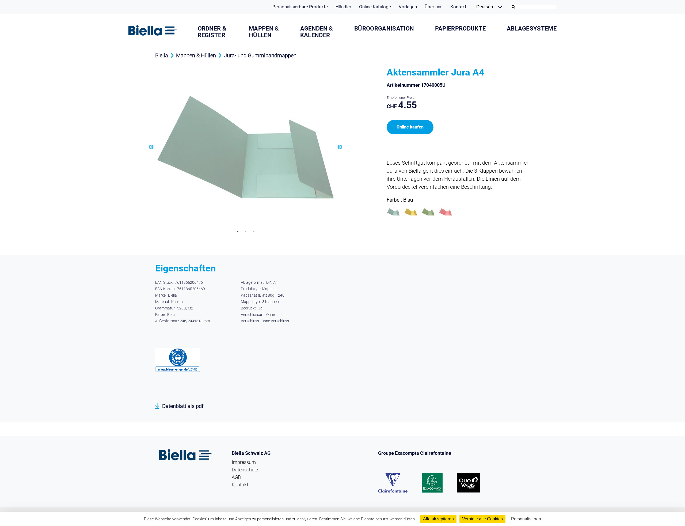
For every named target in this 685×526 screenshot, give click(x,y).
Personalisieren (526, 519)
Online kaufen (410, 127)
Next (339, 147)
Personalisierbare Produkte (300, 6)
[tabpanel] (245, 147)
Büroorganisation (384, 28)
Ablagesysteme (532, 28)
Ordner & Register (212, 32)
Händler (343, 6)
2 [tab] (245, 231)
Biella (161, 55)
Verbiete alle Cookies (482, 519)
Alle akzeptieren (438, 519)
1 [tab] (237, 231)
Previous (151, 147)
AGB (236, 477)
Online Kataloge (375, 6)
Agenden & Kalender (316, 32)
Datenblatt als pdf (183, 406)
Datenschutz (245, 469)
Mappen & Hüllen (264, 32)
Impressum (244, 462)
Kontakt (458, 6)
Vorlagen (408, 6)
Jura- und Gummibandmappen (260, 55)
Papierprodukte (460, 28)
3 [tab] (253, 231)
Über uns (434, 6)
